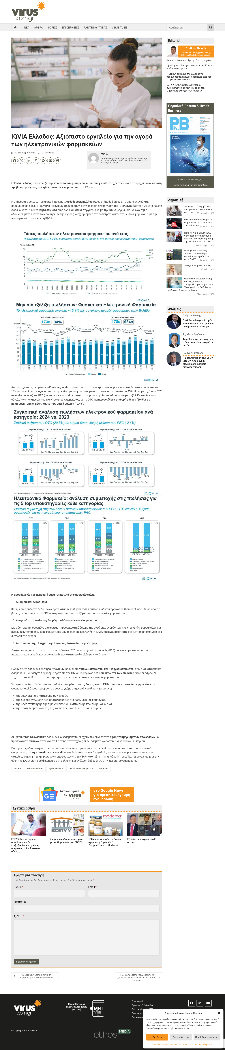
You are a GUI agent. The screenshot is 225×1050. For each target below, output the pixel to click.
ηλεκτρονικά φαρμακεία (81, 768)
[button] (218, 1013)
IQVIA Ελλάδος (56, 768)
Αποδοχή (157, 1037)
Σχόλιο (19, 916)
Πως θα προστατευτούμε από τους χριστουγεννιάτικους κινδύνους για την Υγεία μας (137, 977)
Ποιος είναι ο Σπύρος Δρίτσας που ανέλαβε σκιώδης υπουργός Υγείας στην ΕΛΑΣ (198, 255)
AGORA (17, 768)
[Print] (57, 160)
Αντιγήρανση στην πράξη (197, 265)
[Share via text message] (43, 160)
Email (92, 887)
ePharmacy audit (35, 768)
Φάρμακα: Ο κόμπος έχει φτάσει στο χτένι (189, 60)
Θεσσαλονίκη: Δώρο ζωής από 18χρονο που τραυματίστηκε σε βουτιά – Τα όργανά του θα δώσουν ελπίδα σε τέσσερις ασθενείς (190, 284)
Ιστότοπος (20, 901)
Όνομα (18, 887)
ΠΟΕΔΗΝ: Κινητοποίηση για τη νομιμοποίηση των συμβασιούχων (36, 976)
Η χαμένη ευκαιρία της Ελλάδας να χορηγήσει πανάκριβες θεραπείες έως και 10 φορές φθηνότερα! (189, 77)
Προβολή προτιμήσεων (207, 1037)
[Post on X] (22, 160)
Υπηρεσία (103, 768)
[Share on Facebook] (14, 160)
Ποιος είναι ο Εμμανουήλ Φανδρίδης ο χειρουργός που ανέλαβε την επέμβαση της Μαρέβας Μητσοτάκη (198, 237)
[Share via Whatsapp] (36, 160)
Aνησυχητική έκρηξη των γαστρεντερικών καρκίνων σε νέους (198, 209)
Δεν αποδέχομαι (181, 1037)
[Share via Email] (50, 160)
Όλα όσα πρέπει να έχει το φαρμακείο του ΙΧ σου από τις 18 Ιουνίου (198, 222)
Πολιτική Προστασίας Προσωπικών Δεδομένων (191, 1044)
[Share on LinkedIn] (29, 160)
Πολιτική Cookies (161, 1044)
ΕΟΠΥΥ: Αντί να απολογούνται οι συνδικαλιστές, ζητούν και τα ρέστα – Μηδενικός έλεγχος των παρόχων (186, 88)
